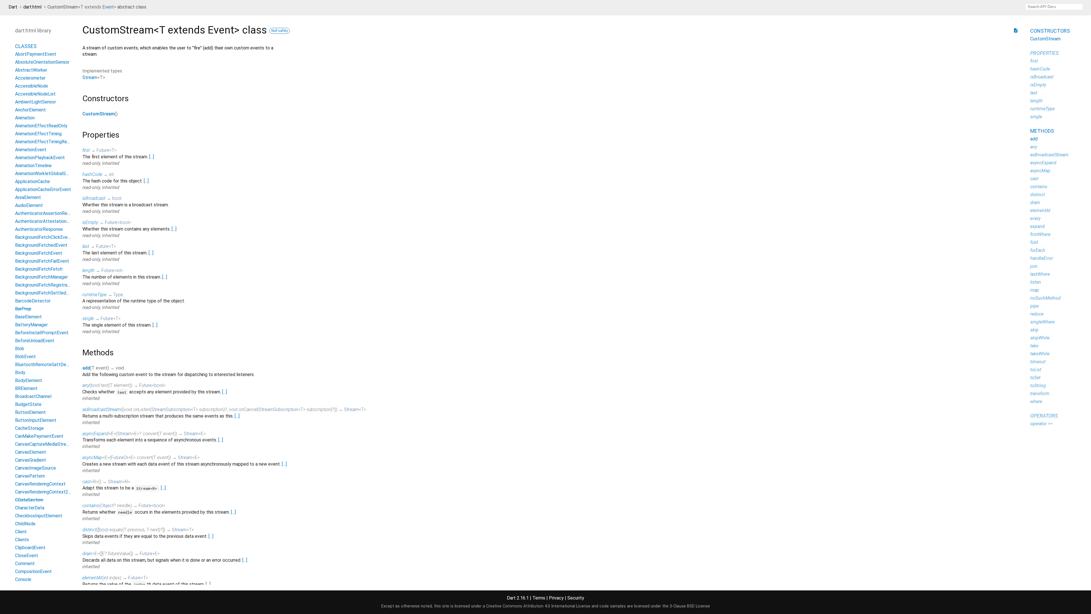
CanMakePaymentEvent (39, 436)
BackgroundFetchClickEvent (43, 237)
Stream (89, 77)
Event (108, 7)
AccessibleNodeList (35, 94)
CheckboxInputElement (38, 515)
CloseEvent (26, 555)
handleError (1041, 258)
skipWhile (1040, 338)
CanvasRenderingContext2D (43, 492)
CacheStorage (29, 428)
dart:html (32, 7)
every (1035, 218)
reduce (1037, 314)
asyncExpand (95, 433)
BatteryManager (31, 324)
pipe (1034, 306)
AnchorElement (30, 110)
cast (86, 481)
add (86, 368)
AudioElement (29, 205)
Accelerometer (30, 78)
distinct (89, 529)
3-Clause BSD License (690, 606)
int (111, 174)
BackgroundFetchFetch (39, 269)
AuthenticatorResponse (39, 229)
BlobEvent (25, 356)
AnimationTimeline (33, 165)
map (1034, 290)
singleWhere (1042, 322)
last (85, 246)
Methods (1042, 131)
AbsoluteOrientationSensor (42, 62)
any (85, 385)
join (1034, 266)
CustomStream (98, 114)
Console (23, 579)
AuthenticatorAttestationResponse (50, 221)
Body (20, 372)
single (88, 318)
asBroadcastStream (101, 409)
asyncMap (92, 457)
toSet (1035, 377)
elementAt (92, 577)
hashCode (92, 174)
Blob (19, 348)
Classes (26, 46)
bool (116, 198)
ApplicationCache (32, 181)
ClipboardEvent (30, 547)
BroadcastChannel (33, 396)
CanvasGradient (30, 460)
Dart (13, 7)
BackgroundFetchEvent (38, 253)
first (86, 150)
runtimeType (94, 294)
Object (107, 505)
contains (90, 505)
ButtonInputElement (35, 420)
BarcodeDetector (33, 301)
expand (1037, 226)
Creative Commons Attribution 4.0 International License (538, 606)
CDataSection (29, 500)
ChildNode (25, 523)
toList (1035, 369)
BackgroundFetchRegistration (45, 285)
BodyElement (28, 380)
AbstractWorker (31, 70)
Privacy (556, 598)
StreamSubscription (171, 409)
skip (1034, 330)
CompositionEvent (33, 571)
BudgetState (28, 404)
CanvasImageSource (35, 468)
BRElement (26, 388)
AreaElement (28, 197)
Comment (25, 563)
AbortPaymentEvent (35, 54)
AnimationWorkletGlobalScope (45, 173)
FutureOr (119, 457)
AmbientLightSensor (35, 102)
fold (1034, 242)
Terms (538, 598)
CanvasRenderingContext (40, 484)
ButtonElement (30, 412)
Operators (1044, 416)
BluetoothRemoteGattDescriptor (48, 364)
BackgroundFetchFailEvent (42, 261)
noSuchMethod (1045, 298)
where (1036, 401)
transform (1040, 393)
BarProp (23, 309)
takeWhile (1040, 353)
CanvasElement (30, 452)
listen (1035, 282)
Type (118, 294)
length (88, 270)
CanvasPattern (30, 476)
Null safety (279, 31)
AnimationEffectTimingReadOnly (48, 141)
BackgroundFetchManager (41, 277)
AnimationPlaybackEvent (40, 157)
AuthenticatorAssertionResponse (48, 213)
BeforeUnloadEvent (34, 340)
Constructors (1050, 31)
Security (575, 598)
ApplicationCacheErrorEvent (43, 189)
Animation (25, 118)
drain (87, 553)
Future (103, 150)
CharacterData (29, 508)
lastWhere (1040, 274)
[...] (151, 156)
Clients (22, 539)
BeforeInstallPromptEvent (41, 332)
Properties (1044, 53)
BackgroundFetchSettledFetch (46, 293)
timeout (1038, 361)
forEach (1037, 250)
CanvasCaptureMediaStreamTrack (49, 444)
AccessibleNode (31, 86)
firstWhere (1040, 234)
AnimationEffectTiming (38, 133)
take (1034, 346)
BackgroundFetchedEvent (41, 245)
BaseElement (28, 317)
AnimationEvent (30, 149)
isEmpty (90, 222)
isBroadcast (93, 198)
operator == (1041, 423)
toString (1038, 385)
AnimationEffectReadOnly (41, 125)
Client (21, 531)
